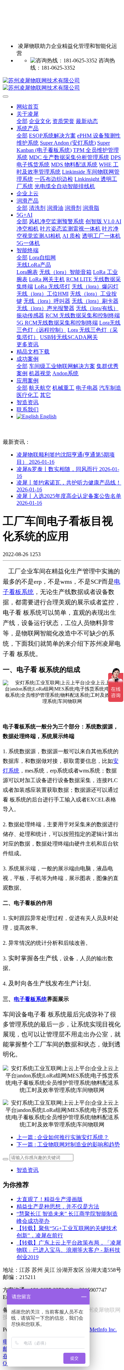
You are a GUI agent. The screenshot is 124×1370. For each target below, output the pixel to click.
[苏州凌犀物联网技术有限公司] (62, 84)
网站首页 (28, 107)
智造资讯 (28, 1170)
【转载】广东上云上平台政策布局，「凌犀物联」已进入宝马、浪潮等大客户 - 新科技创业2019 (69, 1250)
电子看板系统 (30, 999)
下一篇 (68, 1144)
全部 (22, 121)
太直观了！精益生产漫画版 (50, 1199)
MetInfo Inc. (103, 1329)
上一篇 (63, 1137)
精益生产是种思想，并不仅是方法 (58, 1206)
